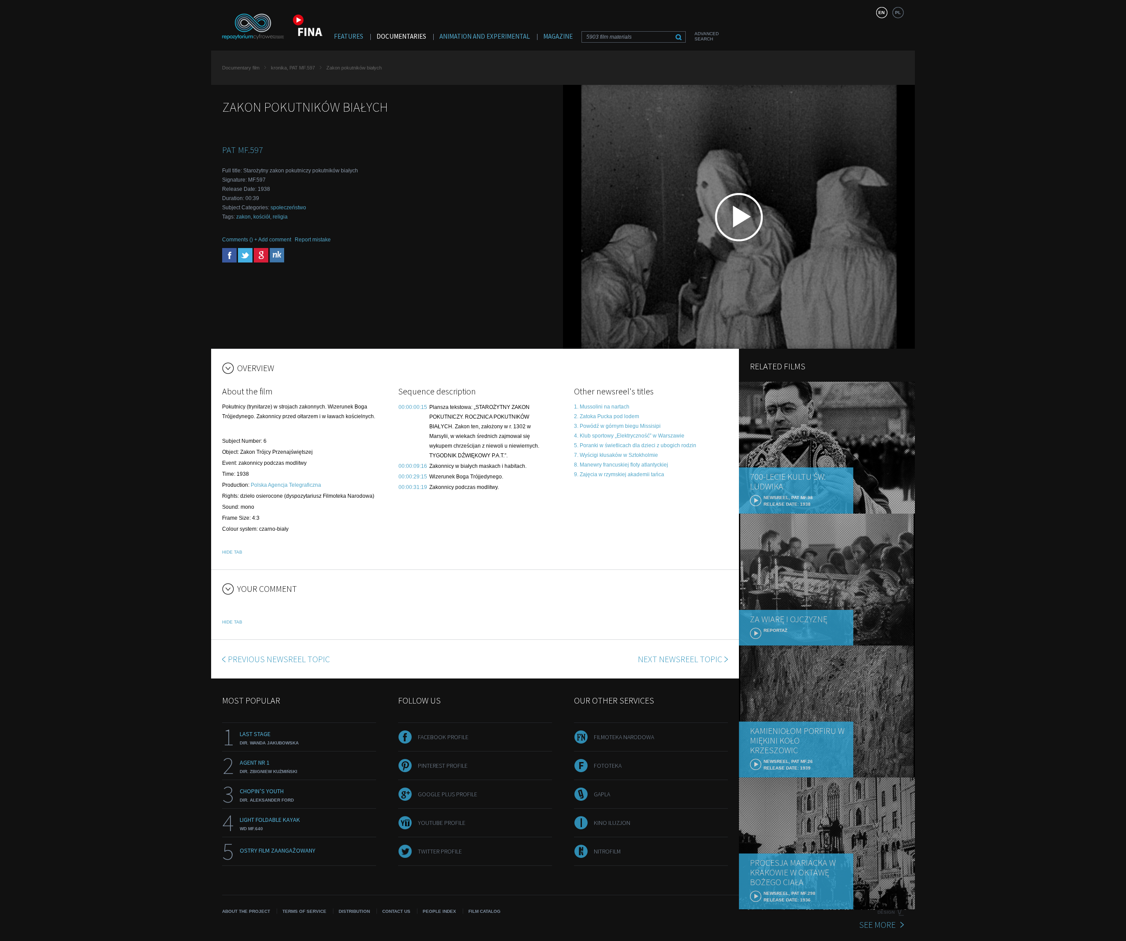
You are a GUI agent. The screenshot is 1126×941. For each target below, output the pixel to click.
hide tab (232, 552)
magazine (558, 36)
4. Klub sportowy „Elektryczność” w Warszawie (629, 436)
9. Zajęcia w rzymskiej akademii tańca (619, 474)
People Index (439, 911)
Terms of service (304, 911)
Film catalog (484, 911)
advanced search (707, 36)
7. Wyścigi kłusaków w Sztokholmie (616, 455)
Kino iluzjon (612, 823)
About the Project (246, 911)
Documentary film (241, 67)
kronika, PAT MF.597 (293, 67)
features (348, 36)
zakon (243, 217)
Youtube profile (441, 823)
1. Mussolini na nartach (601, 407)
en (881, 12)
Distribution (354, 911)
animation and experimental (484, 36)
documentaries (401, 36)
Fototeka (607, 766)
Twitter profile (440, 851)
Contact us (396, 911)
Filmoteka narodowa (624, 737)
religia (280, 217)
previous (279, 658)
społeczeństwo (288, 207)
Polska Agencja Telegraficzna (286, 485)
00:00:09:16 (412, 466)
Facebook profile (443, 737)
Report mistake (313, 240)
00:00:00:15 (412, 407)
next (680, 658)
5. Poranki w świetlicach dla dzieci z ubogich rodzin (635, 445)
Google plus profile (447, 794)
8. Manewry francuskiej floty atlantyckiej (621, 465)
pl (898, 12)
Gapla (602, 794)
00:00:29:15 (412, 477)
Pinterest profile (443, 766)
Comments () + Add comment (256, 240)
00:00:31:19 (412, 487)
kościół (261, 217)
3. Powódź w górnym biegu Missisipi (617, 426)
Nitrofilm (607, 851)
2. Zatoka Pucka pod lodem (606, 416)
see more (877, 924)
